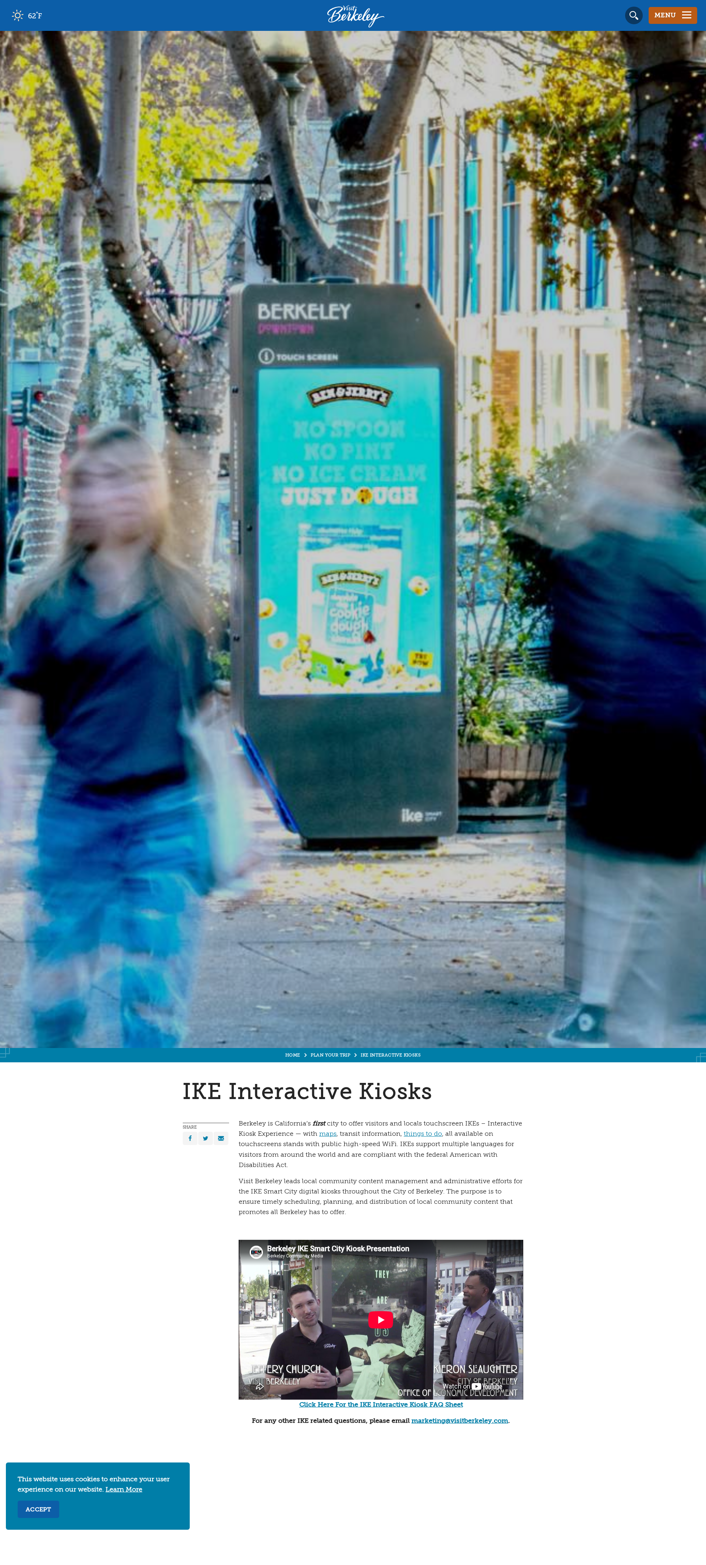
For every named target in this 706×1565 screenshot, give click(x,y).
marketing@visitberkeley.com (459, 1421)
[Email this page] (221, 1138)
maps (327, 1134)
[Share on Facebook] (190, 1138)
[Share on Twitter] (205, 1138)
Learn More (124, 1489)
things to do (423, 1134)
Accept (38, 1510)
